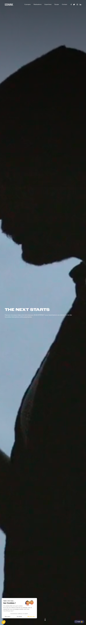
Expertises (48, 4)
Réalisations (37, 4)
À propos (27, 4)
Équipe (57, 4)
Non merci (7, 616)
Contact (64, 4)
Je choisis (19, 616)
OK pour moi (31, 616)
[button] (4, 622)
